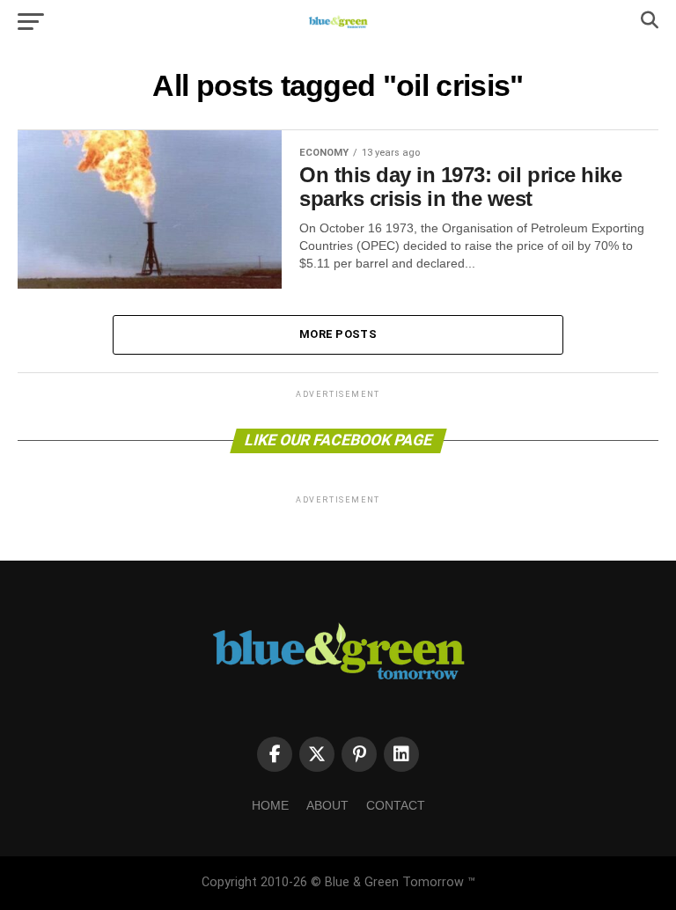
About (327, 805)
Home (270, 805)
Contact (395, 805)
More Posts (338, 334)
